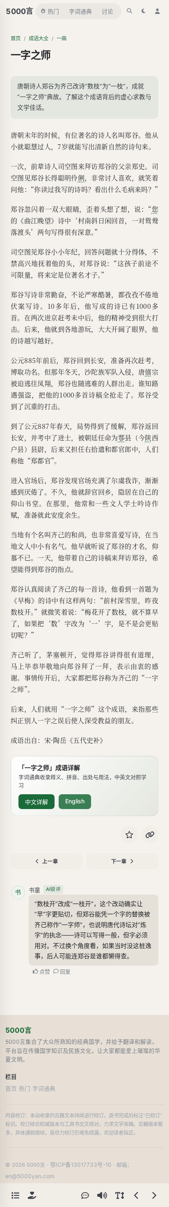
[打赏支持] (32, 1195)
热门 (53, 11)
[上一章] (136, 1195)
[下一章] (153, 1195)
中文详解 (36, 801)
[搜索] (129, 11)
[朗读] (102, 1195)
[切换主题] (143, 11)
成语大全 (38, 38)
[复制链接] (149, 834)
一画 (61, 38)
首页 (16, 38)
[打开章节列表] (15, 1195)
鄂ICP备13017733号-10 (81, 1164)
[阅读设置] (119, 1195)
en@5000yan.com (30, 1176)
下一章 (119, 861)
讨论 (107, 11)
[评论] (85, 1195)
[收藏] (129, 834)
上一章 (50, 861)
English (74, 801)
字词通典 (80, 11)
